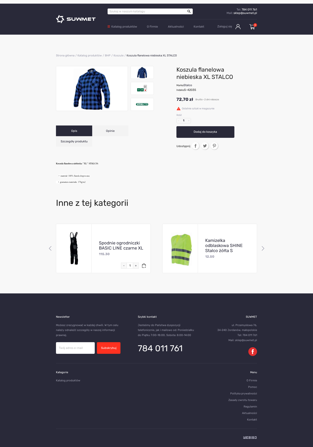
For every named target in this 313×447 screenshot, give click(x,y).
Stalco (187, 85)
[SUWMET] (79, 19)
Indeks (180, 90)
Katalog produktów (124, 26)
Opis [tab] (74, 131)
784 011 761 (249, 9)
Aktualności (176, 26)
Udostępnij (195, 145)
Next (263, 248)
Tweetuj (204, 145)
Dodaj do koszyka (205, 131)
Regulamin (250, 406)
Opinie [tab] (110, 131)
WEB (250, 437)
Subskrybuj (108, 348)
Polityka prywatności (243, 393)
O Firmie (152, 26)
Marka (179, 85)
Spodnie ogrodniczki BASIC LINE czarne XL (121, 245)
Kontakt (199, 26)
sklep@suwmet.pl (245, 13)
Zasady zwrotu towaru (242, 400)
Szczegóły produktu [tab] (74, 141)
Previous (50, 248)
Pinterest (214, 145)
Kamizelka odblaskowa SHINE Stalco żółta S (224, 245)
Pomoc (252, 387)
